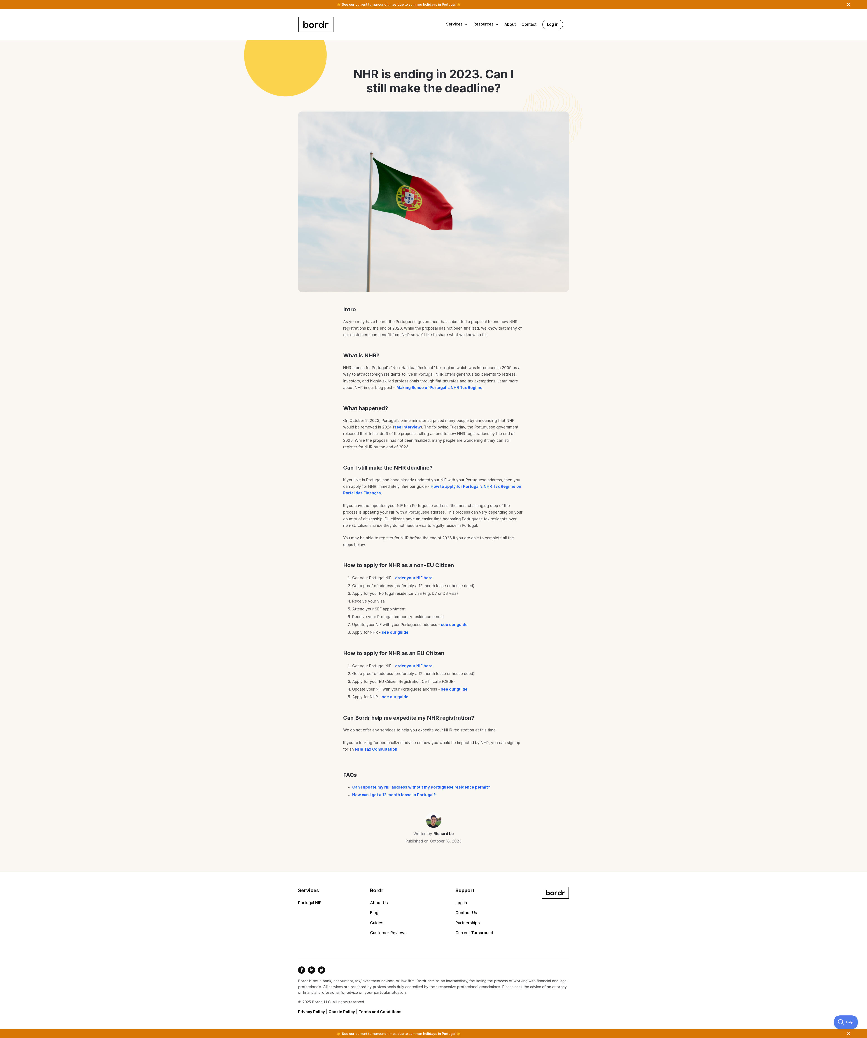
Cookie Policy (342, 1012)
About (510, 24)
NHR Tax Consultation (376, 749)
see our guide (454, 624)
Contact (529, 24)
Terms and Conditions (380, 1012)
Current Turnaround (474, 933)
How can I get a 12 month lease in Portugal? (394, 795)
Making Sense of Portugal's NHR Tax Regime (439, 387)
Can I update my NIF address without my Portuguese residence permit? (421, 787)
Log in (552, 24)
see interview (407, 427)
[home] (315, 24)
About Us (379, 903)
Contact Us (466, 912)
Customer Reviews (388, 933)
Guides (376, 923)
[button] (457, 24)
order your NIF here (414, 578)
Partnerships (467, 923)
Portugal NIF (309, 903)
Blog (374, 912)
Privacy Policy (311, 1012)
